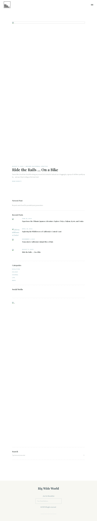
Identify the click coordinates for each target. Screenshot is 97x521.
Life (13, 277)
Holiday (15, 272)
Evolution (16, 269)
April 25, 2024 (27, 229)
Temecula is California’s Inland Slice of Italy (37, 242)
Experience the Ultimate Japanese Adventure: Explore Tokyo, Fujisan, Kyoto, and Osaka (52, 221)
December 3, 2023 (28, 239)
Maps (14, 280)
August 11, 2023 (18, 166)
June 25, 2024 (27, 218)
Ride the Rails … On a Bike (35, 169)
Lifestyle (44, 166)
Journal (15, 274)
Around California (33, 166)
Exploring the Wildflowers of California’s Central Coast (41, 232)
